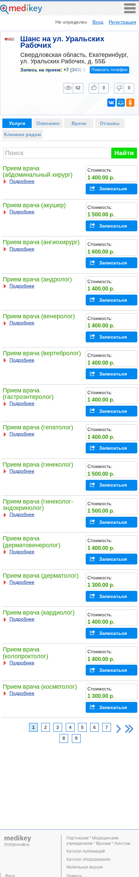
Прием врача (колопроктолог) (25, 652)
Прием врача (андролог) (37, 279)
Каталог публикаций (85, 851)
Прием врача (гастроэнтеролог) (28, 393)
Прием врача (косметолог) (40, 686)
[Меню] (130, 11)
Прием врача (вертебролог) (42, 353)
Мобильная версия (84, 867)
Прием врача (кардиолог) (39, 612)
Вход (97, 22)
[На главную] (21, 12)
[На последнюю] (129, 729)
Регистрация (122, 22)
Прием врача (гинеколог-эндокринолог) (38, 504)
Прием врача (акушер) (34, 205)
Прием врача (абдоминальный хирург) (38, 171)
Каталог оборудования (88, 859)
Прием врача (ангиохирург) (41, 242)
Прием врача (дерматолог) (41, 575)
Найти (124, 152)
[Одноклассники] (130, 103)
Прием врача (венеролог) (39, 316)
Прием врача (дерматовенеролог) (31, 541)
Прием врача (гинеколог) (38, 464)
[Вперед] (118, 729)
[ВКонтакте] (111, 103)
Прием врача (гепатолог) (38, 427)
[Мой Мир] (121, 103)
